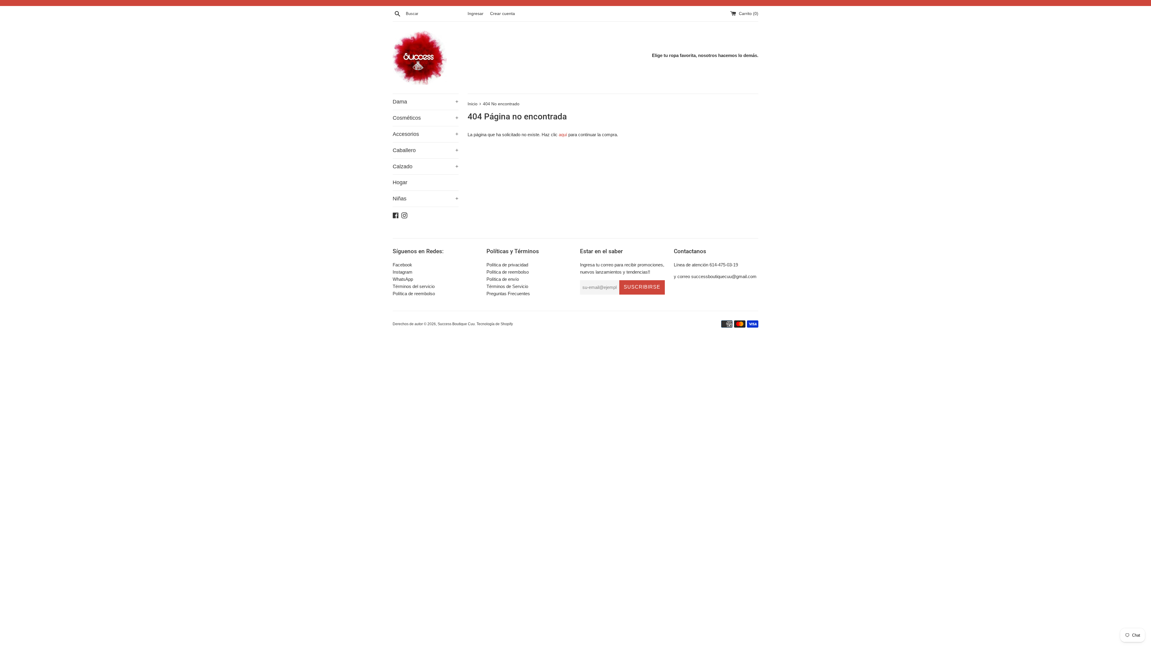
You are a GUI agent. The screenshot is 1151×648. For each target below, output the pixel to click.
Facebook (402, 264)
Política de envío (502, 279)
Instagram (402, 271)
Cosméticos (426, 118)
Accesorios (426, 134)
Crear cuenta (502, 13)
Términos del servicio (414, 286)
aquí (563, 134)
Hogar (400, 182)
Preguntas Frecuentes (508, 293)
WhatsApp (403, 279)
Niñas (426, 199)
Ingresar (475, 13)
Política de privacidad (507, 264)
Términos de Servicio (507, 286)
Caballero (426, 150)
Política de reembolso (414, 293)
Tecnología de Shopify (495, 324)
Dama (426, 102)
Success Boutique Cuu (456, 324)
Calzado (426, 167)
